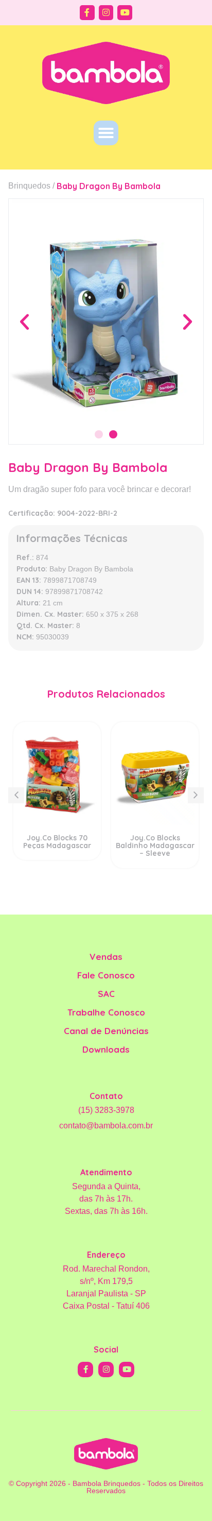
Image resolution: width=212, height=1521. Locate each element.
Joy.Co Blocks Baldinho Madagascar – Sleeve (155, 845)
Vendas (106, 956)
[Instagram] (106, 12)
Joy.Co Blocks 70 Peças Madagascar (57, 841)
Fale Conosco (106, 975)
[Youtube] (124, 12)
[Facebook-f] (87, 12)
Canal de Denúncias (106, 1030)
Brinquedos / (31, 185)
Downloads (106, 1049)
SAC (106, 993)
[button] (106, 133)
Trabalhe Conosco (106, 1012)
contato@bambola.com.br (106, 1125)
